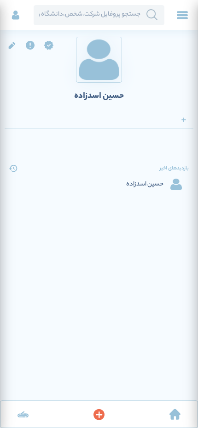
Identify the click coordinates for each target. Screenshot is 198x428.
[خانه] (175, 414)
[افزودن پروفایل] (99, 414)
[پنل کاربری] (16, 15)
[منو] (182, 15)
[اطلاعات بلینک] (23, 414)
